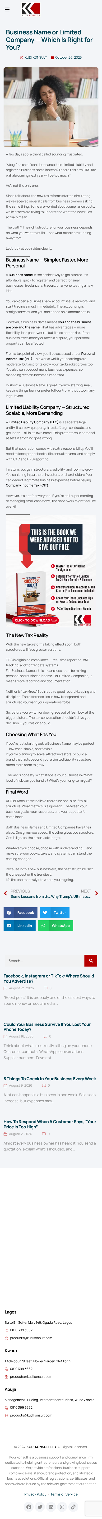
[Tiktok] (73, 1507)
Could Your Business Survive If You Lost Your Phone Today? (47, 1027)
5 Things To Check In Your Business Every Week (50, 1079)
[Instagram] (62, 1507)
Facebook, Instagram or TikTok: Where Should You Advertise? (49, 978)
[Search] (90, 961)
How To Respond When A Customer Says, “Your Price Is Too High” (50, 1124)
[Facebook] (29, 1507)
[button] (20, 912)
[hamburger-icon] (7, 9)
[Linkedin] (51, 1507)
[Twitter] (40, 1507)
